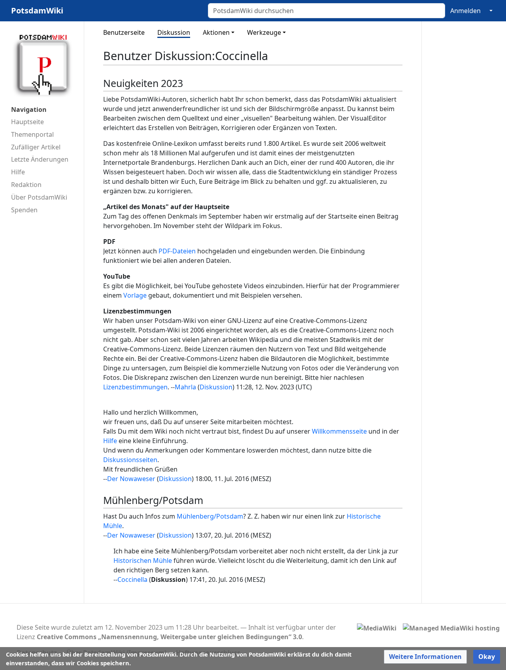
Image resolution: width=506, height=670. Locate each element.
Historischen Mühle (142, 560)
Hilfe (18, 172)
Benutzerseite (124, 32)
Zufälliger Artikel (35, 147)
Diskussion (173, 32)
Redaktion (26, 184)
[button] (425, 657)
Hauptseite (27, 121)
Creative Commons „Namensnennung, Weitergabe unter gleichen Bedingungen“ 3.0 (169, 636)
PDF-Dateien (177, 251)
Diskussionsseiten (130, 459)
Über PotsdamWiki (39, 197)
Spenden (24, 210)
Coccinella (132, 579)
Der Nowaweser (131, 478)
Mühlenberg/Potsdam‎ (210, 516)
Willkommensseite (339, 431)
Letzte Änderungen (39, 159)
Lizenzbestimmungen (135, 387)
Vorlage (135, 295)
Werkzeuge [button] (264, 32)
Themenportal (32, 134)
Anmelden (465, 10)
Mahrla (185, 387)
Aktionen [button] (216, 32)
